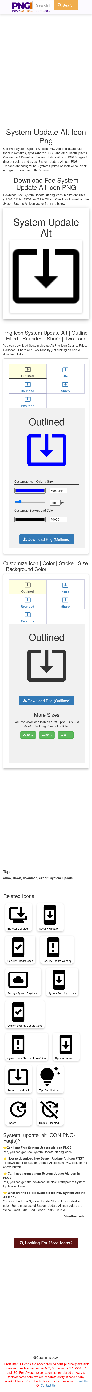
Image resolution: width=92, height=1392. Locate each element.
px (63, 502)
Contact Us (48, 1385)
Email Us (82, 1381)
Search (68, 5)
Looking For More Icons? (48, 1243)
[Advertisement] (46, 63)
